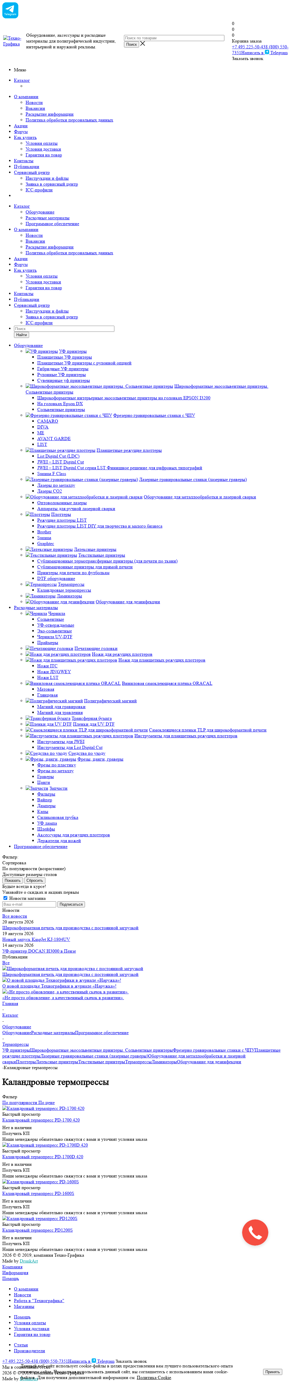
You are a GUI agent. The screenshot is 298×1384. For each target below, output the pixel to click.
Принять (272, 1372)
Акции (21, 125)
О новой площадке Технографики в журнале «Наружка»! (59, 986)
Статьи (21, 1345)
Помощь (10, 1278)
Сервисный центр (32, 172)
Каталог (22, 80)
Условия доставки (43, 149)
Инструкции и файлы (47, 178)
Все (6, 962)
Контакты (23, 160)
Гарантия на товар (44, 155)
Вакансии (35, 108)
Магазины (24, 1306)
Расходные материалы (48, 218)
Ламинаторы (164, 1061)
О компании (26, 96)
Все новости (14, 916)
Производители (29, 1350)
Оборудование (40, 212)
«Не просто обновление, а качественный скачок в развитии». (63, 997)
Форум (21, 131)
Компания (12, 1267)
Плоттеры (26, 1061)
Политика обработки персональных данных (69, 120)
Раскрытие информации (50, 114)
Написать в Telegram (264, 52)
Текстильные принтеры (101, 1061)
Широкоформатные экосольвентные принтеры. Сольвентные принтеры (101, 1050)
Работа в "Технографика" (39, 1300)
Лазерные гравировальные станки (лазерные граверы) (94, 1056)
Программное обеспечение (52, 223)
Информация (15, 1272)
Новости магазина (27, 898)
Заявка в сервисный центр (52, 184)
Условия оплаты (42, 143)
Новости (34, 102)
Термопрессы (138, 1061)
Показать (13, 880)
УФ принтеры (16, 1050)
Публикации (26, 166)
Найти (21, 335)
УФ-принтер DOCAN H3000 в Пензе (39, 951)
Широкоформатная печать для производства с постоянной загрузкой (70, 927)
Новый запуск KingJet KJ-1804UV (36, 939)
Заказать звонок (247, 58)
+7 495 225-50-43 (248, 47)
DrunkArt (29, 1261)
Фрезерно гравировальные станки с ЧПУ (214, 1050)
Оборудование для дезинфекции (209, 1061)
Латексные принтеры (57, 1061)
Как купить (25, 137)
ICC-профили (39, 190)
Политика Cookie (154, 1377)
